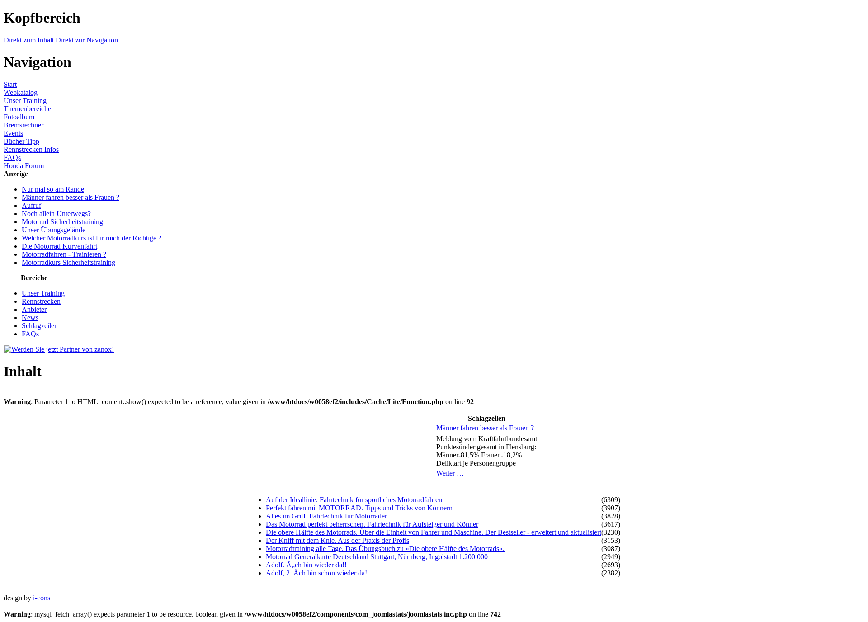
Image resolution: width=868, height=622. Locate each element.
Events (13, 133)
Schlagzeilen (40, 326)
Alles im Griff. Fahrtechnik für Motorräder (326, 516)
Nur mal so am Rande (53, 189)
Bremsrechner (23, 125)
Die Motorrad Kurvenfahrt (59, 246)
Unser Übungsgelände (53, 230)
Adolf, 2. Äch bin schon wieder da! (316, 573)
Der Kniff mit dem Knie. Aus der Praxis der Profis (337, 540)
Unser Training (25, 100)
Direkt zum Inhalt (29, 40)
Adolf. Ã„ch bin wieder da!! (306, 565)
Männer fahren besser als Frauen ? (70, 197)
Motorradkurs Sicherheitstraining (68, 262)
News (30, 317)
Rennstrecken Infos (31, 149)
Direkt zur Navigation (87, 40)
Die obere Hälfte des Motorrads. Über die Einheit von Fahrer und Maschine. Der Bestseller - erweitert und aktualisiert (433, 532)
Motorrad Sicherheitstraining (62, 222)
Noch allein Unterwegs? (56, 213)
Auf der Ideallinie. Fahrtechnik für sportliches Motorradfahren (354, 500)
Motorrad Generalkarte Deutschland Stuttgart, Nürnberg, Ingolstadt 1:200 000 (377, 557)
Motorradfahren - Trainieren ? (64, 254)
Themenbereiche (27, 109)
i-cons (41, 598)
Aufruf (31, 205)
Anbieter (34, 309)
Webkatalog (21, 92)
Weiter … (450, 473)
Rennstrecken (41, 301)
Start (10, 84)
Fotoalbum (19, 117)
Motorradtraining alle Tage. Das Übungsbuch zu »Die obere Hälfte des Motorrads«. (385, 548)
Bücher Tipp (21, 141)
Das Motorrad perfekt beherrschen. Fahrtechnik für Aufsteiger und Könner (372, 524)
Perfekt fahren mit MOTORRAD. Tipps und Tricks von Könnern (359, 508)
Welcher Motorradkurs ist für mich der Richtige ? (91, 238)
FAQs (12, 157)
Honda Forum (24, 166)
